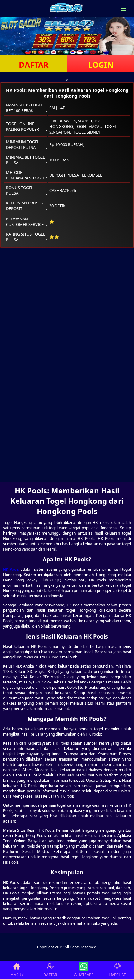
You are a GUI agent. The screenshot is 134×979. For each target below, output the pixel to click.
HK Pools (11, 569)
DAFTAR (34, 64)
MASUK (16, 974)
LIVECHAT (117, 974)
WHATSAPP (83, 974)
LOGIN (100, 64)
